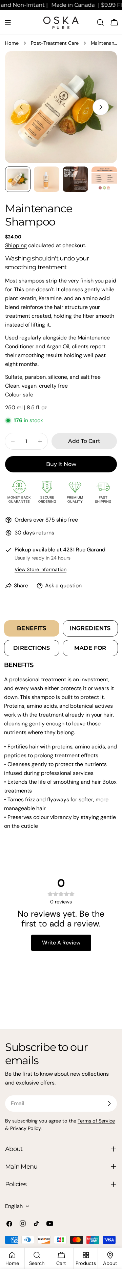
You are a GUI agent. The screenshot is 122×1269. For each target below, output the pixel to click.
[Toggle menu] (8, 22)
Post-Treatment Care (55, 43)
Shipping (16, 245)
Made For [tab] (90, 648)
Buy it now (61, 464)
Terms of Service (96, 1121)
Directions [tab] (31, 648)
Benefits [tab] (31, 628)
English (14, 1206)
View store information (40, 569)
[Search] (100, 22)
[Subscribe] (109, 1103)
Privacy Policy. (26, 1128)
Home (12, 43)
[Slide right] (101, 107)
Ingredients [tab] (90, 628)
